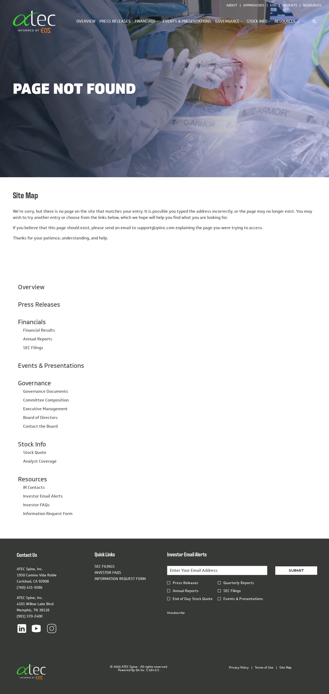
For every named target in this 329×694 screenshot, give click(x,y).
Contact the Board (40, 426)
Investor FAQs (36, 505)
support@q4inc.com (156, 228)
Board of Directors (40, 417)
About (231, 5)
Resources (312, 5)
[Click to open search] (313, 21)
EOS (273, 5)
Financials (32, 321)
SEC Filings (33, 348)
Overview (31, 287)
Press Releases (39, 304)
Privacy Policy (239, 667)
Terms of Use (264, 667)
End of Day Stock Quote (193, 599)
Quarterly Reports (238, 583)
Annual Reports (37, 339)
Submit (296, 570)
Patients (289, 5)
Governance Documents (45, 391)
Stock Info (32, 444)
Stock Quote (34, 452)
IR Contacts (34, 487)
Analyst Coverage (40, 461)
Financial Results (39, 330)
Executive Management (45, 409)
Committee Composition (46, 400)
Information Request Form (47, 514)
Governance (34, 383)
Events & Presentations (51, 365)
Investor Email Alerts (43, 496)
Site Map (285, 667)
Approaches (253, 5)
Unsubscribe (176, 612)
